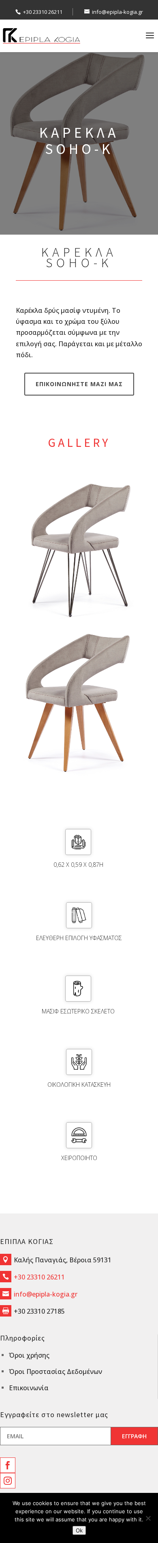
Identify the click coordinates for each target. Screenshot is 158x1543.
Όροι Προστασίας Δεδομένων (55, 1371)
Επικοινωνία (29, 1387)
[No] (148, 1518)
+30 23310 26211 (42, 11)
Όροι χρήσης (29, 1355)
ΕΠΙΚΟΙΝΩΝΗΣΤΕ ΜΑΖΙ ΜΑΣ (79, 384)
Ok (79, 1530)
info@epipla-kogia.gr (45, 1294)
